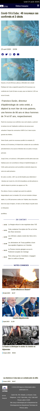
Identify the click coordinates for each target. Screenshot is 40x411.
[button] (2, 54)
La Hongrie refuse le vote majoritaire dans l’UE (22, 224)
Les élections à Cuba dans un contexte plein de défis (20, 378)
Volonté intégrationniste (21, 318)
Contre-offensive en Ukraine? (20, 289)
